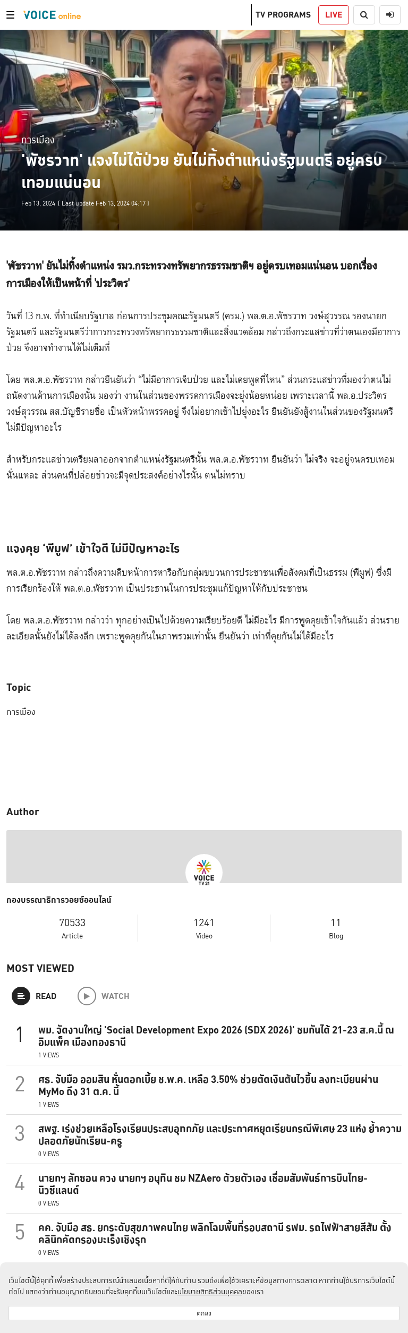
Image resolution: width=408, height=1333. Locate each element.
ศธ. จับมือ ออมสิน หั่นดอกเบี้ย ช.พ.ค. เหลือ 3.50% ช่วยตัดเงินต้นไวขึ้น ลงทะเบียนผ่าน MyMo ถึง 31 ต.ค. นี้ (208, 1085)
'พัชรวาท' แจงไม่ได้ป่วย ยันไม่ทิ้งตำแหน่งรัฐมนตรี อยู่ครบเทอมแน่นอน (201, 171)
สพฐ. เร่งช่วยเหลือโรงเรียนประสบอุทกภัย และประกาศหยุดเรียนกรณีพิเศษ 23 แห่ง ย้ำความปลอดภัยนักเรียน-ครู (220, 1135)
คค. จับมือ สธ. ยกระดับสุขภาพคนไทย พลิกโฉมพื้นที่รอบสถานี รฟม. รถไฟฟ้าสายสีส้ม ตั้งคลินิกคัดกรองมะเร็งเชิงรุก (215, 1233)
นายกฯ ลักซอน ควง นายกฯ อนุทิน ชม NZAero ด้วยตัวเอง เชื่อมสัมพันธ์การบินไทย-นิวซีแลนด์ (203, 1184)
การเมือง (37, 139)
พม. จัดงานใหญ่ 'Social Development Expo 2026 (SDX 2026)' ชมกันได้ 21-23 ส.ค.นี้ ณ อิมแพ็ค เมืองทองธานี (216, 1036)
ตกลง (204, 1313)
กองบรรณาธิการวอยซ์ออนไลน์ (59, 900)
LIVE (333, 14)
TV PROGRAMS (283, 14)
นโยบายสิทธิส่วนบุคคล (209, 1291)
